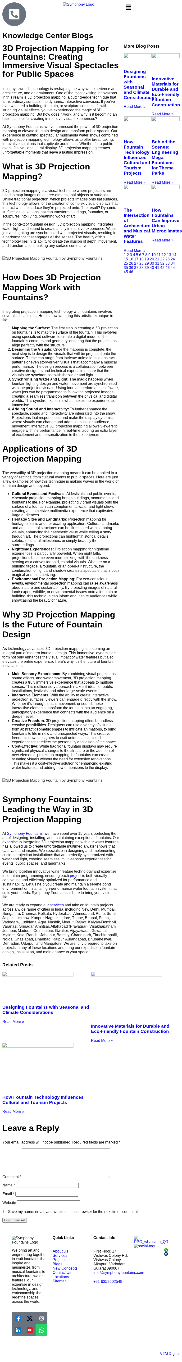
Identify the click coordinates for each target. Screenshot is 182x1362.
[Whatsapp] (41, 1330)
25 (126, 263)
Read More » (135, 106)
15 (126, 259)
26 (131, 263)
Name (8, 1185)
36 (131, 268)
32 (162, 263)
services (57, 905)
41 (157, 268)
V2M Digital (170, 1354)
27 (136, 263)
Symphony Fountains (25, 833)
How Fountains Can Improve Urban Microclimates (167, 220)
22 (162, 259)
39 (147, 268)
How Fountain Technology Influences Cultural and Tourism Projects (137, 157)
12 (164, 255)
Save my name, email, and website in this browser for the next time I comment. (73, 1212)
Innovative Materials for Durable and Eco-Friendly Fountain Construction (166, 91)
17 (136, 259)
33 (167, 263)
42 (162, 268)
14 (174, 255)
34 (173, 263)
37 (136, 268)
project (75, 876)
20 (152, 259)
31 (157, 263)
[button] (152, 7)
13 (169, 255)
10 (153, 255)
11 (159, 255)
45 (126, 272)
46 (131, 272)
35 (126, 268)
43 (167, 268)
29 (147, 263)
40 (152, 268)
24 (173, 259)
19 (147, 259)
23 (167, 259)
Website (9, 1203)
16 (131, 259)
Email (8, 1194)
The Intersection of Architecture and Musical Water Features (137, 226)
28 (141, 263)
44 (173, 268)
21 (157, 259)
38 (141, 268)
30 (152, 263)
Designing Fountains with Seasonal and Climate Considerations (140, 84)
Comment (11, 1177)
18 (141, 259)
